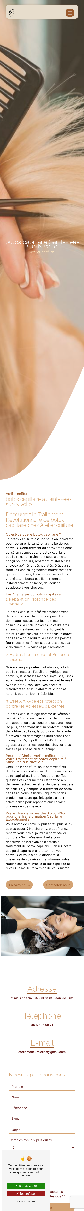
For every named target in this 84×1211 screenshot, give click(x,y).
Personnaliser (26, 1201)
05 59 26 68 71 (42, 1025)
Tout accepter (27, 1185)
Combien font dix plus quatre (31, 1140)
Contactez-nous (58, 885)
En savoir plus (19, 885)
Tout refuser (27, 1193)
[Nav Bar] (70, 13)
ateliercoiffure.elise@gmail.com (42, 1052)
